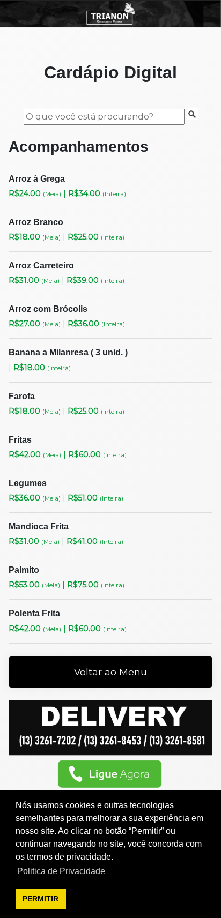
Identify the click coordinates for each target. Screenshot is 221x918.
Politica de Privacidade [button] (61, 871)
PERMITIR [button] (40, 898)
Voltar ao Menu (110, 671)
